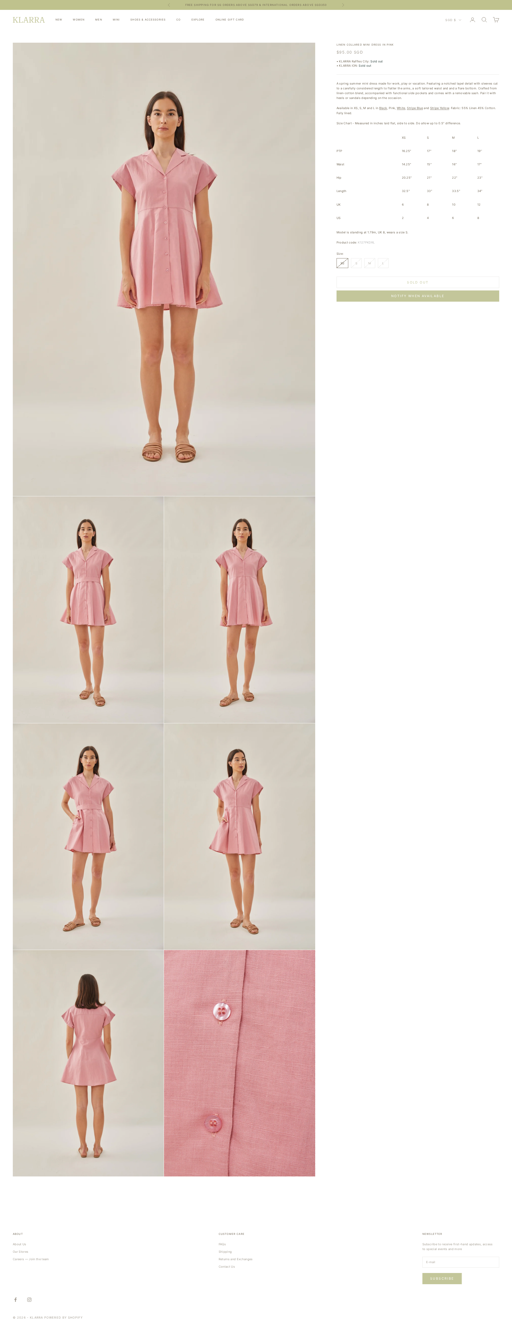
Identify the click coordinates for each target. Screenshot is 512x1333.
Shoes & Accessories (148, 19)
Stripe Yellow (439, 108)
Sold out (418, 282)
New (58, 19)
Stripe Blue (415, 108)
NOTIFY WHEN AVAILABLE (417, 296)
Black (383, 108)
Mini (116, 19)
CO (178, 19)
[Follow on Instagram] (29, 1299)
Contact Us (227, 1266)
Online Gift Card (229, 19)
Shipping (225, 1252)
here (299, 4)
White (401, 108)
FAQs (222, 1244)
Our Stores (20, 1252)
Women (79, 19)
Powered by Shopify (63, 1317)
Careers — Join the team (31, 1259)
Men (98, 19)
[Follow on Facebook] (15, 1299)
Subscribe (442, 1278)
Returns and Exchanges (236, 1259)
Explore (198, 19)
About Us (19, 1244)
